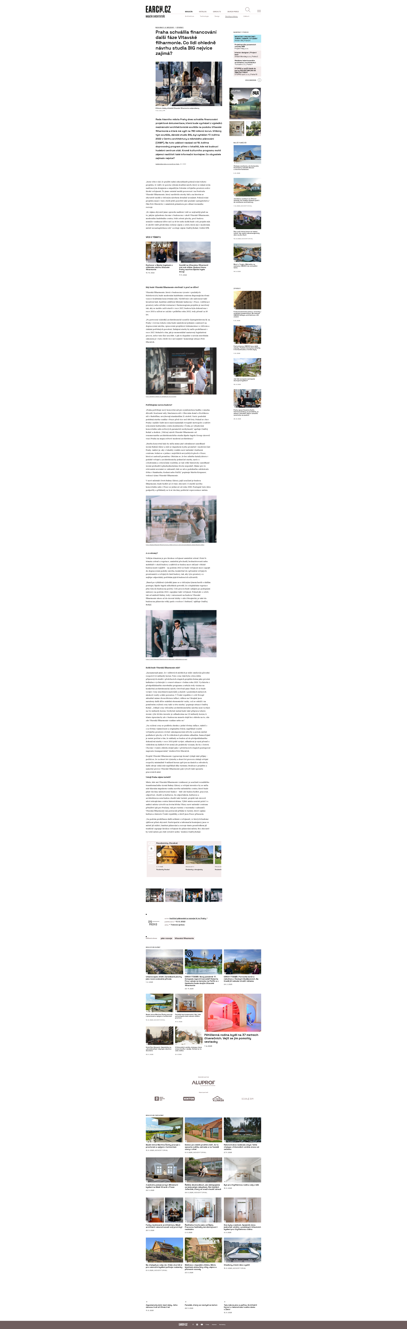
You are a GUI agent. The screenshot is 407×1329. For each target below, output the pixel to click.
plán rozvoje (166, 938)
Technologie (204, 16)
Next (218, 854)
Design (217, 16)
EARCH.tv (217, 11)
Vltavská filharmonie (184, 938)
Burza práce (233, 11)
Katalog (202, 11)
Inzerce (214, 1324)
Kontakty (222, 1324)
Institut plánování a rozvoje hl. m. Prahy (168, 164)
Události (246, 16)
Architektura (189, 16)
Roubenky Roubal (167, 843)
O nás (207, 1324)
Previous (159, 854)
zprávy (180, 27)
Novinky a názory (231, 16)
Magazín (188, 11)
